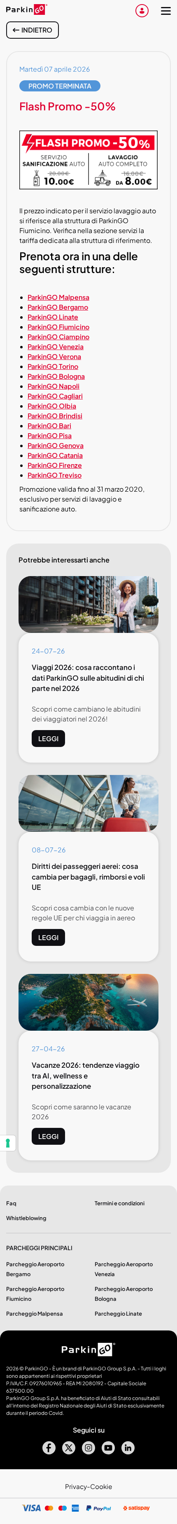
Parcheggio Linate (118, 1313)
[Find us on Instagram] (88, 1451)
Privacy (76, 1486)
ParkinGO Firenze (55, 465)
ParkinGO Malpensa (58, 297)
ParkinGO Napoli (53, 386)
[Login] (142, 10)
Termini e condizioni (119, 1203)
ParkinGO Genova (56, 445)
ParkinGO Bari (49, 425)
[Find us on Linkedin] (128, 1451)
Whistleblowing (26, 1218)
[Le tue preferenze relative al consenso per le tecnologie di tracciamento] (8, 1143)
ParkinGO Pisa (50, 435)
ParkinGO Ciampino (58, 336)
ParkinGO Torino (53, 366)
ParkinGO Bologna (56, 376)
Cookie (101, 1486)
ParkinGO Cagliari (55, 396)
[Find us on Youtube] (108, 1451)
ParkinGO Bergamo (58, 307)
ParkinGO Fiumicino (58, 326)
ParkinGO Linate (53, 317)
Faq (11, 1203)
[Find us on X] (68, 1451)
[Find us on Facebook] (49, 1451)
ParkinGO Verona (54, 356)
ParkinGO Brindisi (55, 415)
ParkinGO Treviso (55, 475)
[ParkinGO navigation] (166, 10)
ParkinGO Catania (55, 455)
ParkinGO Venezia (56, 346)
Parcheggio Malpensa (34, 1313)
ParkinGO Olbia (52, 405)
